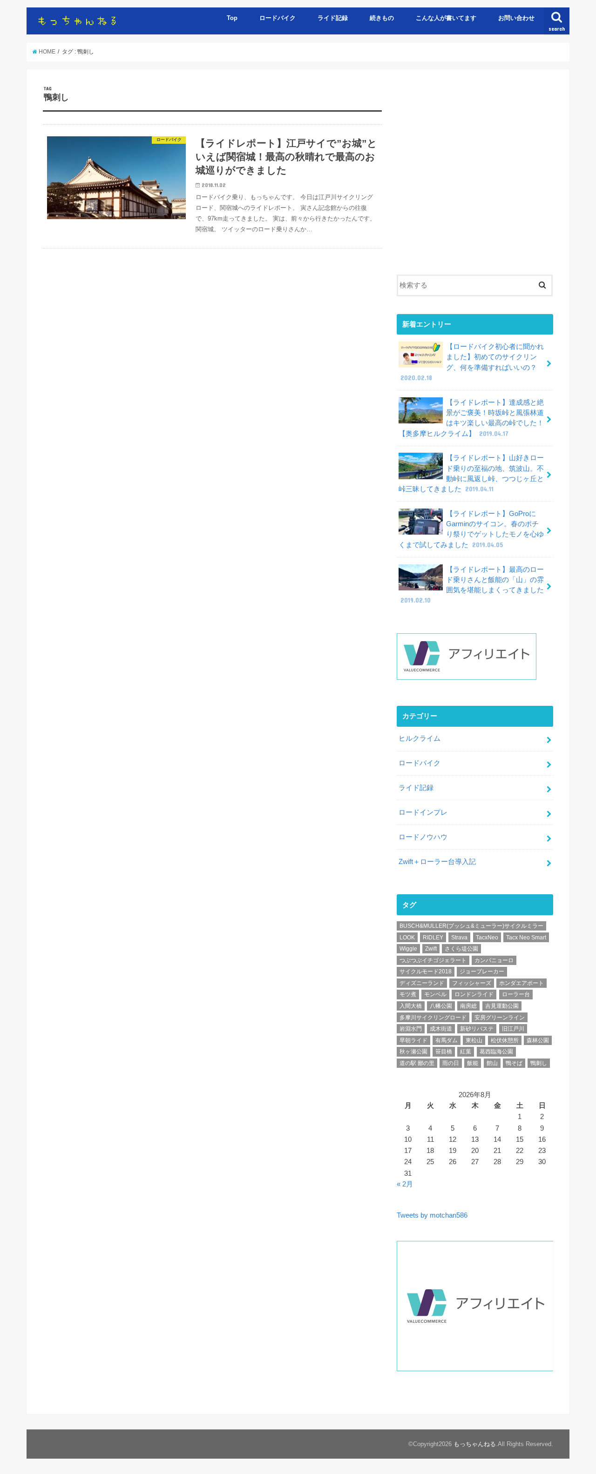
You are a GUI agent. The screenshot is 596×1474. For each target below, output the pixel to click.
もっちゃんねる (475, 1443)
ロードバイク (277, 17)
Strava (459, 937)
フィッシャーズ (471, 983)
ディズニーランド (422, 983)
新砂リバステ (477, 1028)
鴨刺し (538, 1063)
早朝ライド (413, 1040)
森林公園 (538, 1040)
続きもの (382, 17)
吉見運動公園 (502, 1006)
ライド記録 (333, 17)
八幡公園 (441, 1006)
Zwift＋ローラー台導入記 (437, 861)
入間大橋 (411, 1006)
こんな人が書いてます (446, 17)
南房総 (468, 1006)
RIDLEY (433, 937)
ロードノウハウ (423, 837)
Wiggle (408, 948)
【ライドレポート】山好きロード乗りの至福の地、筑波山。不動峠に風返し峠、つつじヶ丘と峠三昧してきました (471, 473)
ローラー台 (516, 994)
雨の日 (450, 1063)
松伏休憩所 (505, 1040)
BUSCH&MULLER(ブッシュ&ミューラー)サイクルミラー (471, 926)
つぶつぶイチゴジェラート (433, 960)
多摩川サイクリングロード (433, 1017)
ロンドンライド (474, 994)
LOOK (407, 937)
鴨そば (514, 1063)
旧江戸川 (513, 1028)
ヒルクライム (419, 738)
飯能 (472, 1063)
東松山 (474, 1040)
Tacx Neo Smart (526, 937)
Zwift (431, 948)
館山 (492, 1063)
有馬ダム (446, 1040)
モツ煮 (408, 994)
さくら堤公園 (461, 948)
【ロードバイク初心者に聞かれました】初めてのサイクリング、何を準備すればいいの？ (472, 362)
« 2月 (405, 1184)
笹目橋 (443, 1051)
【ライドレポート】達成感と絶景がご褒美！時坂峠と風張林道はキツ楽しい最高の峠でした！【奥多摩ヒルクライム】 (471, 418)
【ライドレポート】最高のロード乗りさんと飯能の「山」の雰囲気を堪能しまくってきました (472, 585)
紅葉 (465, 1051)
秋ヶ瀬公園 (413, 1051)
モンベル (435, 994)
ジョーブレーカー (482, 971)
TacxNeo (487, 937)
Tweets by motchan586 (432, 1215)
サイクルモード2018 (426, 971)
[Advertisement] (475, 179)
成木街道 (441, 1028)
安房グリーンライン (499, 1017)
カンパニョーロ (494, 960)
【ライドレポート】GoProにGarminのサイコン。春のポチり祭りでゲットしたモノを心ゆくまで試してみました (471, 529)
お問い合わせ (516, 17)
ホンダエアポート (521, 983)
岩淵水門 (411, 1028)
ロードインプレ (423, 812)
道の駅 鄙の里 (417, 1063)
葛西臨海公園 (496, 1051)
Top (232, 17)
